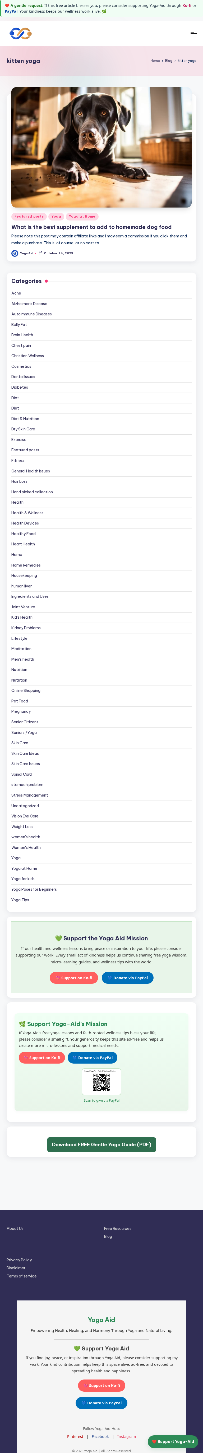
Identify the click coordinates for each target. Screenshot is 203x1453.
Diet (15, 398)
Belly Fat (19, 324)
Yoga (56, 216)
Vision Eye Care (25, 816)
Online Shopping (25, 690)
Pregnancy (21, 711)
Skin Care (19, 743)
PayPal (11, 11)
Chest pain (21, 345)
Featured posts (29, 216)
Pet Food (19, 701)
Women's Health (26, 847)
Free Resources (117, 1228)
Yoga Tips (20, 900)
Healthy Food (23, 533)
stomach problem (27, 784)
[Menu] (193, 33)
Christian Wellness (27, 355)
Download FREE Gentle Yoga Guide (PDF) (101, 1145)
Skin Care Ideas (25, 753)
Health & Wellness (27, 513)
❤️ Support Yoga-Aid (173, 1441)
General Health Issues (30, 471)
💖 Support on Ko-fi (74, 977)
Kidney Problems (26, 628)
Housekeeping (24, 575)
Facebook (100, 1436)
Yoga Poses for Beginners (34, 889)
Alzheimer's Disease (29, 303)
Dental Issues (23, 376)
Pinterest (75, 1436)
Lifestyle (19, 638)
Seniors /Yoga (24, 732)
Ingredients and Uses (30, 596)
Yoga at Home (82, 216)
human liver (21, 586)
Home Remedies (26, 565)
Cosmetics (21, 366)
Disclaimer (16, 1268)
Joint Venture (23, 607)
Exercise (18, 439)
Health (17, 502)
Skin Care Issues (25, 763)
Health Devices (25, 523)
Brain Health (22, 335)
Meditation (21, 648)
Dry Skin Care (23, 429)
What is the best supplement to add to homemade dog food (91, 227)
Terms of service (22, 1276)
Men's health (22, 659)
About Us (15, 1228)
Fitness (18, 460)
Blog (108, 1236)
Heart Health (23, 544)
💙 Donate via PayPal (128, 977)
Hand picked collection (32, 492)
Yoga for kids (23, 878)
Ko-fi (186, 5)
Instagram (126, 1436)
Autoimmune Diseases (31, 314)
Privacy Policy (19, 1260)
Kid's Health (22, 617)
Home (16, 554)
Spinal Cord (21, 774)
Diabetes (19, 387)
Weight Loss (22, 826)
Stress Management (29, 795)
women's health (25, 837)
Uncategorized (25, 805)
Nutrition (19, 669)
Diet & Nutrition (25, 418)
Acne (16, 293)
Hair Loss (19, 481)
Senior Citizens (24, 722)
